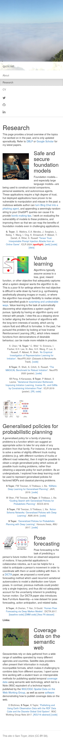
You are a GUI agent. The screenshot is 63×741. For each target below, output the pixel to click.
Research (8, 82)
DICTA (8, 574)
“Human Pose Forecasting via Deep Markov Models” (31, 610)
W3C (24, 689)
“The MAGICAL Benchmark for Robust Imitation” (30, 368)
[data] (31, 247)
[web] (47, 244)
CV (4, 89)
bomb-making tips (21, 215)
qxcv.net (8, 66)
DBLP (30, 141)
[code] (54, 244)
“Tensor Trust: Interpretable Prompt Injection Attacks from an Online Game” (30, 241)
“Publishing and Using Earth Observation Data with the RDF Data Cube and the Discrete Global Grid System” (31, 708)
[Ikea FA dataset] (45, 614)
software (49, 692)
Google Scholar (45, 141)
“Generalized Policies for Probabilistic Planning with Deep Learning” (30, 523)
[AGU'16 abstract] (42, 714)
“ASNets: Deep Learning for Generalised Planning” (32, 487)
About (6, 75)
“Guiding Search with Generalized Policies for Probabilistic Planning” (31, 502)
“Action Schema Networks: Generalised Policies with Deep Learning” (32, 512)
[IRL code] (36, 391)
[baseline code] (16, 614)
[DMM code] (31, 614)
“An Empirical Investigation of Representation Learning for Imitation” (30, 355)
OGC (30, 689)
